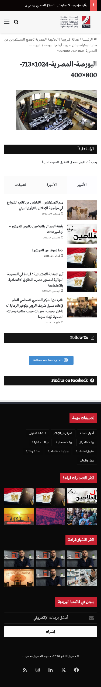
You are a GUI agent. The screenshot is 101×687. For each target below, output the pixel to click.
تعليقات (20, 184)
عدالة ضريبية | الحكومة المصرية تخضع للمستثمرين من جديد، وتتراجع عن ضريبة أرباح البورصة (50, 42)
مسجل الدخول (69, 162)
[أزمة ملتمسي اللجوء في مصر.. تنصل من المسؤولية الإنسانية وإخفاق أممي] (82, 516)
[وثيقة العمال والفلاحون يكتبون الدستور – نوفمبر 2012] (82, 234)
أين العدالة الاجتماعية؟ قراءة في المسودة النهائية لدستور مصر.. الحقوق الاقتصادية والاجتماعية (35, 280)
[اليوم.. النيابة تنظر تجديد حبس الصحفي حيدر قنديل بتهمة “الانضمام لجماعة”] (50, 577)
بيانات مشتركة (40, 442)
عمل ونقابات (87, 460)
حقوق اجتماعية (85, 451)
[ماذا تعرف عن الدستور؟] (82, 258)
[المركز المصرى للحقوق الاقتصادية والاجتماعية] (75, 22)
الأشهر (82, 184)
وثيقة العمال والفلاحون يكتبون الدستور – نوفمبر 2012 (36, 229)
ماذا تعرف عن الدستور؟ (47, 250)
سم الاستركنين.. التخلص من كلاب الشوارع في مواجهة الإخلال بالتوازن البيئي (35, 205)
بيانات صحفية (64, 442)
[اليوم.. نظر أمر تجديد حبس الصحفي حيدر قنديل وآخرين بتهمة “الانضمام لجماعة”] (50, 558)
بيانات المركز (86, 442)
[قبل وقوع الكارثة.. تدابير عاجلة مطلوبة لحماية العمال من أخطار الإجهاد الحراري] (19, 516)
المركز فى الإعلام (63, 433)
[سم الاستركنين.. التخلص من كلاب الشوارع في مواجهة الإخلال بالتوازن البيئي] (82, 210)
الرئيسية (87, 39)
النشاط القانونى (37, 433)
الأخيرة (52, 184)
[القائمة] (6, 24)
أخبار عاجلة (87, 433)
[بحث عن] (16, 24)
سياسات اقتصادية (58, 451)
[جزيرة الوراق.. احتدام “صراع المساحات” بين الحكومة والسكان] (50, 516)
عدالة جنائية (33, 451)
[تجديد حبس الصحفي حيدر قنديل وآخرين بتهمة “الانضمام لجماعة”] (82, 558)
